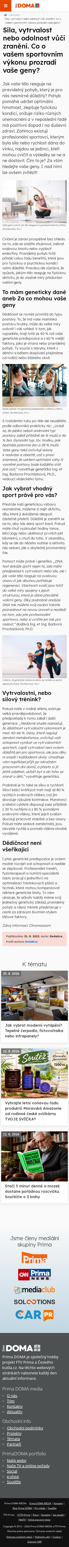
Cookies (57, 1537)
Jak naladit (58, 1515)
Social (12, 1471)
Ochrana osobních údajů (19, 1537)
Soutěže (14, 1481)
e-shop (13, 1476)
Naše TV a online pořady (28, 1465)
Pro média (39, 1508)
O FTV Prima (23, 1515)
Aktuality (14, 1411)
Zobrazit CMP (34, 1541)
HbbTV (22, 1519)
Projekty (14, 1433)
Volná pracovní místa (39, 1519)
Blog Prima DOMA (22, 1508)
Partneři (14, 1444)
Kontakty (15, 1406)
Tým (11, 1401)
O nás (12, 1395)
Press (36, 1515)
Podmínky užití (42, 1537)
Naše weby (16, 1460)
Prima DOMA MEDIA (40, 1503)
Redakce (31, 941)
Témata (13, 1438)
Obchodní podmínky (25, 1428)
